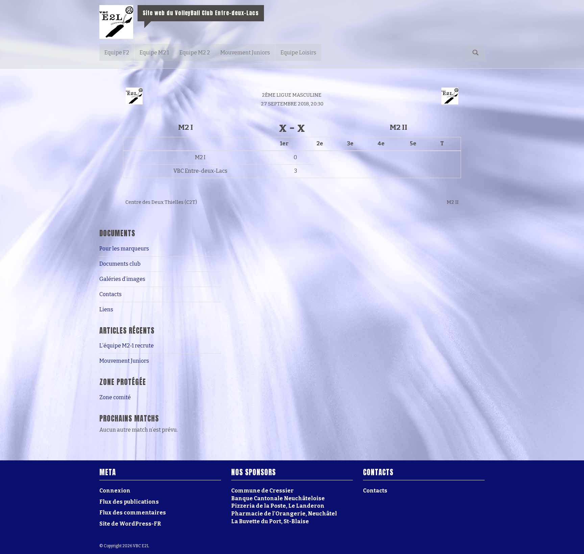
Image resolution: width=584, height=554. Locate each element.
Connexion (114, 490)
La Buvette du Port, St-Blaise (270, 521)
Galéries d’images (122, 279)
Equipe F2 (116, 52)
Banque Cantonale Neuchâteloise (278, 498)
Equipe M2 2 (194, 52)
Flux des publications (129, 502)
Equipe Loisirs (298, 52)
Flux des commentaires (132, 512)
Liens (106, 309)
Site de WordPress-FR (130, 524)
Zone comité (115, 397)
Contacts (110, 294)
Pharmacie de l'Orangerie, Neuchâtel (284, 513)
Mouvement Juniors (245, 52)
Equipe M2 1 (154, 52)
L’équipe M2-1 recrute (126, 345)
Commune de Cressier (262, 490)
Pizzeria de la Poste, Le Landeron (277, 506)
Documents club (120, 264)
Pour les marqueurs (124, 248)
